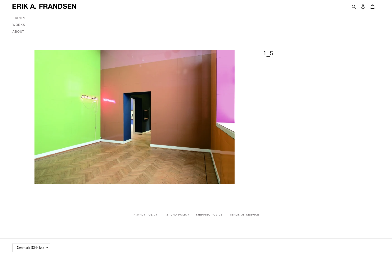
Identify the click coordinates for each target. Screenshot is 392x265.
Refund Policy (177, 214)
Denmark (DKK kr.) (30, 247)
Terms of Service (244, 214)
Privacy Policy (145, 214)
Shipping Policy (209, 214)
